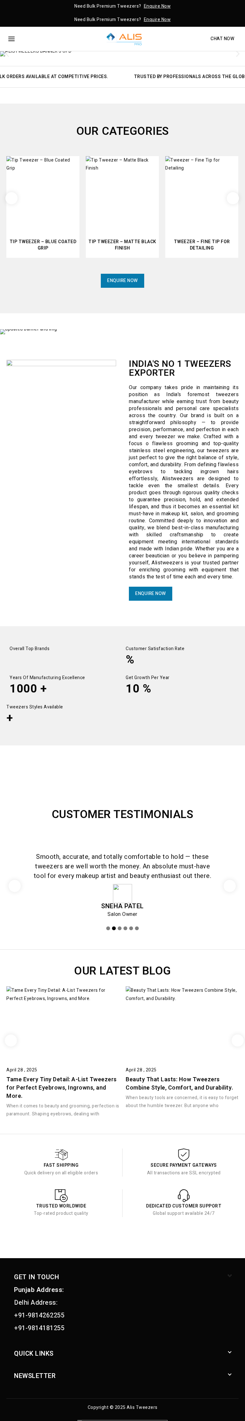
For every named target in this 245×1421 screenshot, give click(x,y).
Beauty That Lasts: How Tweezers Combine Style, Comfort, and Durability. (180, 1083)
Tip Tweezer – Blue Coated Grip (43, 244)
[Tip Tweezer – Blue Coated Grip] (42, 192)
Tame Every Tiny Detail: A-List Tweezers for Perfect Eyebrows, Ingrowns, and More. (61, 1087)
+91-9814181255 (39, 1328)
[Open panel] (14, 38)
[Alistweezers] (122, 39)
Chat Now (222, 38)
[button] (7, 54)
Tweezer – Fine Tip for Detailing (202, 244)
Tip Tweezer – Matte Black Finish (122, 244)
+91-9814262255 (39, 1315)
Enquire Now (157, 6)
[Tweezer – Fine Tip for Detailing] (201, 192)
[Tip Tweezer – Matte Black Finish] (122, 192)
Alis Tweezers (142, 1407)
